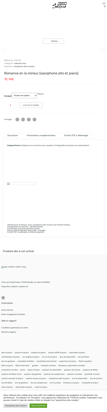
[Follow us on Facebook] (3, 298)
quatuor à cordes (74, 374)
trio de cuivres (96, 378)
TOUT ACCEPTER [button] (38, 406)
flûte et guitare (85, 361)
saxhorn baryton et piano (12, 378)
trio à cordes (55, 383)
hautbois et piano (48, 365)
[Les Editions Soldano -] (60, 5)
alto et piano (6, 353)
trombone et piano (71, 383)
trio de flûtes (6, 383)
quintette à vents (92, 374)
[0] (105, 6)
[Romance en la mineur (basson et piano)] (3, 50)
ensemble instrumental (47, 361)
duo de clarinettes (67, 357)
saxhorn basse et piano (36, 378)
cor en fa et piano (49, 357)
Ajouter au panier (31, 105)
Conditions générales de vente (14, 328)
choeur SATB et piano (57, 353)
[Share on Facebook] (23, 119)
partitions (16, 19)
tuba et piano (7, 387)
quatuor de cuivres (72, 370)
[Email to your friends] (29, 119)
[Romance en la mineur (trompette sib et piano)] (104, 50)
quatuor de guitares (32, 374)
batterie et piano (38, 353)
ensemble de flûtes (26, 361)
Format (8, 96)
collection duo (30, 19)
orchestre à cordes (9, 370)
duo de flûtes (83, 357)
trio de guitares (21, 383)
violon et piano (41, 387)
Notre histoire (7, 310)
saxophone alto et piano (24, 66)
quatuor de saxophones (54, 374)
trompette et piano (90, 383)
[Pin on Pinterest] (34, 119)
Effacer (40, 94)
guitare (35, 365)
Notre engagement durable (13, 314)
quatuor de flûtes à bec (11, 374)
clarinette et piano (77, 353)
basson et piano (22, 353)
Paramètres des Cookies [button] (15, 406)
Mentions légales (8, 332)
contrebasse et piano (10, 357)
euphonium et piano (67, 361)
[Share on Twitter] (17, 119)
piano (22, 370)
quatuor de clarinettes (52, 370)
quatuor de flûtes (90, 370)
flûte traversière (22, 365)
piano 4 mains (34, 370)
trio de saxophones (39, 383)
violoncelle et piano (23, 387)
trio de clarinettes (79, 378)
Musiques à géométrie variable (72, 365)
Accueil (4, 19)
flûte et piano (7, 365)
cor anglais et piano (30, 357)
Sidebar (54, 41)
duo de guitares (8, 361)
